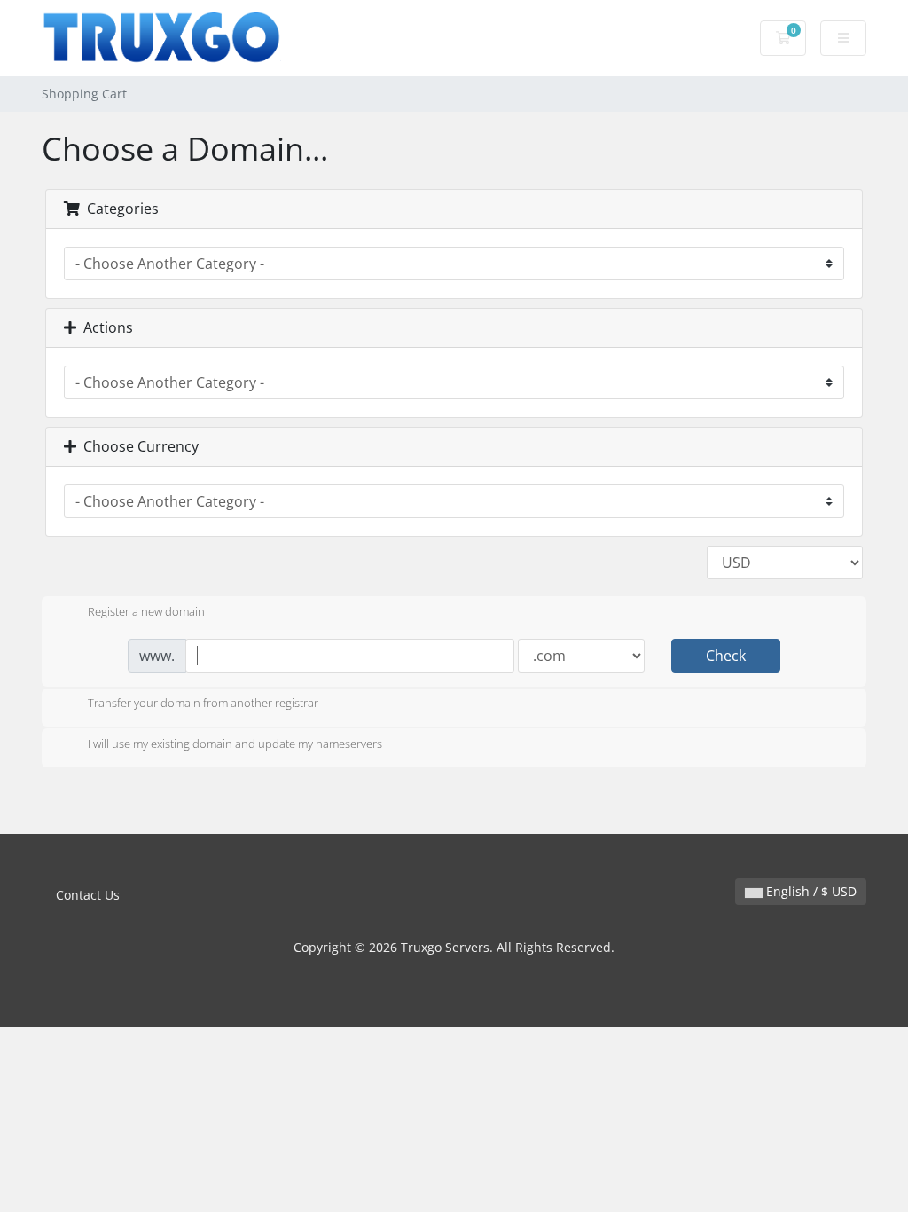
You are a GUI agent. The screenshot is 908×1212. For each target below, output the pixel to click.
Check (726, 655)
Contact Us (88, 894)
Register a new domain (146, 611)
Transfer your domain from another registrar (203, 704)
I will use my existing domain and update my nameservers (235, 744)
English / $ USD (810, 891)
